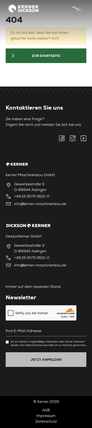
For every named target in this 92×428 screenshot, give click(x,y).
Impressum (46, 416)
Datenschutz (46, 422)
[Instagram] (72, 138)
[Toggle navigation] (75, 8)
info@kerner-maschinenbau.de (40, 204)
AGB (46, 410)
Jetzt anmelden (46, 359)
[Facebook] (63, 138)
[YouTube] (82, 138)
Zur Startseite (46, 56)
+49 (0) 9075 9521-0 (31, 196)
